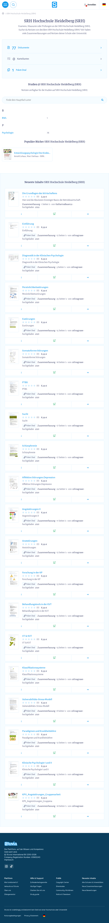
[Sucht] (87, 436)
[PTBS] (87, 404)
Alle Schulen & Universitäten (92, 882)
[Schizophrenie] (87, 467)
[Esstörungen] (87, 341)
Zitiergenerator (9, 894)
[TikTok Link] (11, 866)
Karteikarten (23, 59)
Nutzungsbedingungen (12, 916)
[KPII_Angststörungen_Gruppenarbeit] (87, 816)
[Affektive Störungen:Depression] (87, 499)
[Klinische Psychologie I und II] (87, 785)
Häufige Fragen (36, 886)
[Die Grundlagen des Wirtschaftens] (87, 214)
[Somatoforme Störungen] (87, 372)
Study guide (34, 894)
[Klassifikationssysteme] (87, 689)
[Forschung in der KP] (87, 594)
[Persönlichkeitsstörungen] (87, 309)
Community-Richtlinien (64, 890)
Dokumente (23, 47)
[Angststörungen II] (87, 531)
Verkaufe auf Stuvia (11, 886)
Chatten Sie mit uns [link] (37, 890)
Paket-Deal (21, 70)
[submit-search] (102, 100)
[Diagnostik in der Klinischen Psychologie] (87, 277)
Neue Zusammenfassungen (92, 886)
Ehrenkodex (60, 886)
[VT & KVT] (87, 658)
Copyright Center (62, 882)
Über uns (7, 890)
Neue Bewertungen (89, 890)
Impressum (8, 860)
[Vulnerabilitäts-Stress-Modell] (87, 721)
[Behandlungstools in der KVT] (87, 626)
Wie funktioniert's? (11, 882)
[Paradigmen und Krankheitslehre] (87, 753)
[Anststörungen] (87, 563)
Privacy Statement (31, 916)
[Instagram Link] (6, 866)
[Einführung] (87, 246)
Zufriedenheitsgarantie (38, 882)
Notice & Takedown (63, 894)
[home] (54, 5)
